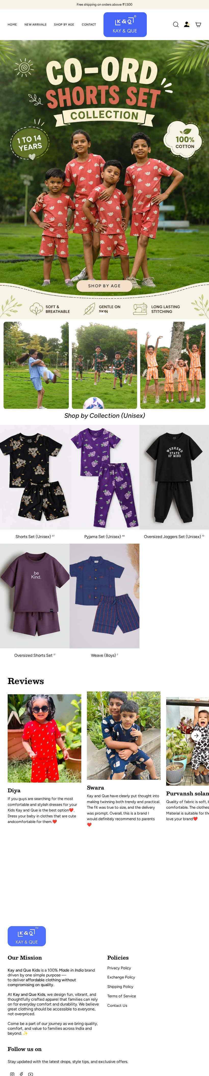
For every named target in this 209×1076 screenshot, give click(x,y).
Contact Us (117, 1005)
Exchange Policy (121, 977)
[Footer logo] (27, 936)
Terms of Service (121, 996)
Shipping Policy (120, 986)
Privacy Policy (119, 968)
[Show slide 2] (109, 313)
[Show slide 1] (102, 313)
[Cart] (198, 24)
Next (196, 736)
